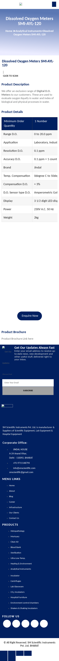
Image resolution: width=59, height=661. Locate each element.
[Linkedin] (35, 624)
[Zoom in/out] (4, 653)
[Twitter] (16, 624)
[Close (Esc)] (28, 653)
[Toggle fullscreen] (12, 653)
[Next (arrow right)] (12, 658)
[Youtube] (44, 624)
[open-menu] (54, 4)
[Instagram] (25, 624)
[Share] (20, 653)
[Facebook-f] (7, 624)
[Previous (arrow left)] (4, 658)
